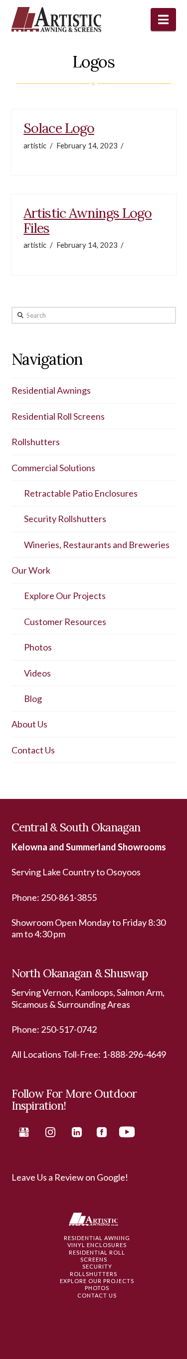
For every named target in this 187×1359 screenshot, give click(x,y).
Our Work (30, 570)
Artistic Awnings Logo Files (87, 220)
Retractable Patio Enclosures (81, 493)
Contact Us (33, 749)
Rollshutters (35, 441)
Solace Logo (58, 127)
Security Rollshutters (65, 518)
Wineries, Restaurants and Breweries (97, 544)
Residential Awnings (51, 390)
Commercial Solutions (53, 467)
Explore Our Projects (65, 595)
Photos (38, 647)
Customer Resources (65, 621)
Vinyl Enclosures (97, 1245)
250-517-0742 (69, 1029)
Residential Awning (97, 1238)
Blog (33, 698)
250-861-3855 (69, 897)
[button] (163, 19)
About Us (29, 723)
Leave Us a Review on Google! (69, 1177)
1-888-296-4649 (134, 1054)
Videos (37, 673)
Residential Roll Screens (58, 416)
